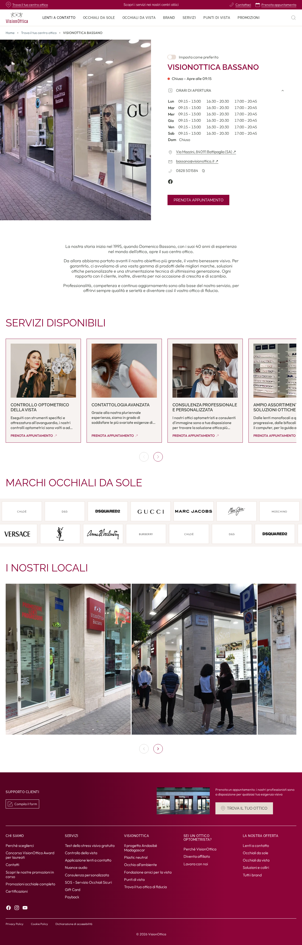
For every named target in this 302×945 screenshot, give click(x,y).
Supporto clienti (22, 792)
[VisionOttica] (17, 17)
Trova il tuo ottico (247, 808)
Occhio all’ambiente (140, 864)
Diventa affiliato (197, 856)
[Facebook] (8, 908)
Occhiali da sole (255, 852)
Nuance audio (76, 867)
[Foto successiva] (158, 749)
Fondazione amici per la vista (148, 872)
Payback (72, 897)
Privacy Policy (14, 924)
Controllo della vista (81, 852)
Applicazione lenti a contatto (88, 860)
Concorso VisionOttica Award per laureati (30, 855)
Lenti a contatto (256, 845)
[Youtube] (25, 908)
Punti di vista (134, 879)
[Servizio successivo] (158, 457)
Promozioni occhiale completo (30, 884)
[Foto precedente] (144, 749)
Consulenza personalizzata (87, 875)
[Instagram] (17, 908)
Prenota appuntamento (198, 200)
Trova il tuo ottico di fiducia (145, 886)
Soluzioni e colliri (256, 867)
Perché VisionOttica (200, 849)
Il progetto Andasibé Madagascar (140, 847)
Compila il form (25, 804)
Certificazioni (17, 891)
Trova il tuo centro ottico (39, 33)
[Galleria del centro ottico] (151, 659)
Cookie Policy (39, 924)
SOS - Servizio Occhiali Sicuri (88, 882)
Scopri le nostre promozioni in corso (30, 874)
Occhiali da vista (256, 860)
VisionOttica (157, 934)
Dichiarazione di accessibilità (73, 924)
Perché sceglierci (20, 845)
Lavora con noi (196, 864)
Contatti (12, 864)
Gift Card (72, 889)
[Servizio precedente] (144, 457)
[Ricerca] (293, 18)
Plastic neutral (135, 857)
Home (10, 33)
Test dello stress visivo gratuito (90, 845)
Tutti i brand (252, 875)
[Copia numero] (203, 170)
